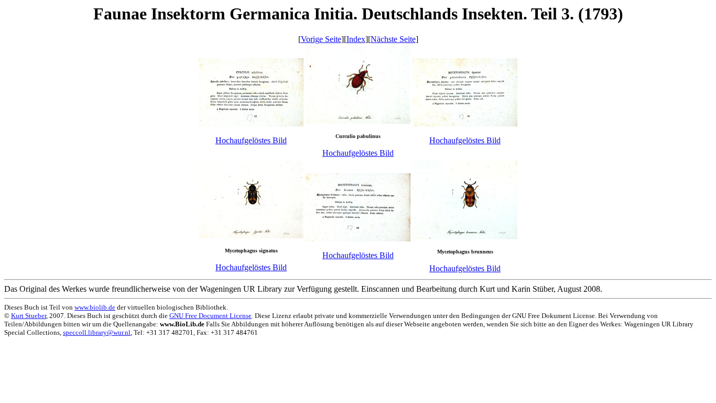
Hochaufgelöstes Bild (251, 140)
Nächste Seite (393, 39)
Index (355, 39)
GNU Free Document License (210, 316)
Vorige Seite (321, 39)
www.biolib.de (94, 307)
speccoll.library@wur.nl (97, 332)
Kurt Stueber (28, 316)
